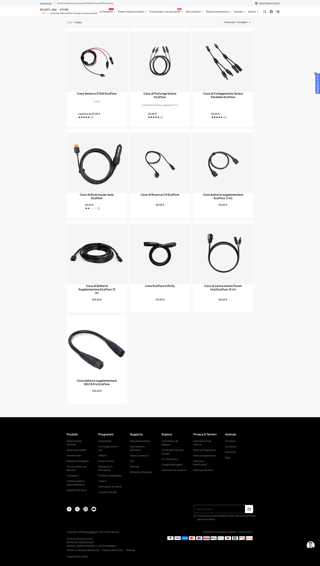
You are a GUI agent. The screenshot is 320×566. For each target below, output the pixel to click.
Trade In (102, 481)
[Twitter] (77, 509)
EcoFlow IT (91, 531)
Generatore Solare (76, 450)
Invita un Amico (106, 461)
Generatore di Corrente (174, 470)
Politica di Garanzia (203, 470)
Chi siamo (230, 441)
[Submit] (249, 509)
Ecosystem (72, 475)
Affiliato (102, 455)
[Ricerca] (265, 12)
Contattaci (230, 446)
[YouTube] (93, 509)
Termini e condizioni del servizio (83, 550)
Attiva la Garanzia (139, 455)
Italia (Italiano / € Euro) (269, 3)
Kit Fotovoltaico (170, 459)
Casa (69, 22)
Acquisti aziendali (107, 492)
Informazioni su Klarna (110, 486)
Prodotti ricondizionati (110, 475)
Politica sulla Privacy (112, 550)
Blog (227, 457)
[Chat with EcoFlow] (311, 545)
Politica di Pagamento (204, 450)
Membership (105, 441)
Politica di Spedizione (204, 455)
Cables (78, 22)
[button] (317, 83)
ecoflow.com (46, 3)
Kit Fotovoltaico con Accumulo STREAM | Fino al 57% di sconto (85, 3)
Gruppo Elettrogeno (172, 464)
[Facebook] (69, 509)
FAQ (132, 461)
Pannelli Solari (74, 455)
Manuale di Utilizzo (140, 441)
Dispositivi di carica (77, 490)
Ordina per (236, 22)
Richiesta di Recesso (141, 472)
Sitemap (134, 466)
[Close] (315, 73)
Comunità (230, 452)
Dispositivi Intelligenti (78, 461)
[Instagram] (85, 509)
